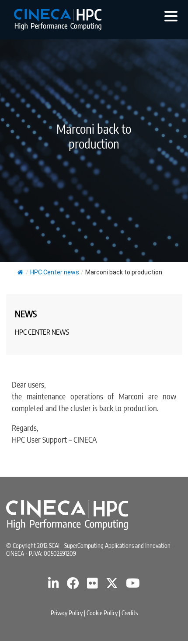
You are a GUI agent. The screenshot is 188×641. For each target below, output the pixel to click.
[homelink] (57, 20)
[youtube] (133, 585)
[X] (112, 585)
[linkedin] (53, 585)
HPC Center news (54, 272)
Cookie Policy (102, 613)
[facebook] (73, 585)
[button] (170, 16)
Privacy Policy (67, 613)
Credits (130, 613)
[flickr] (92, 585)
